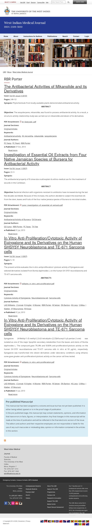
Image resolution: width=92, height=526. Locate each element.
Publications (52, 36)
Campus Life (51, 495)
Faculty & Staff (30, 492)
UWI (4, 72)
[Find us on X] (9, 504)
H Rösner (37, 305)
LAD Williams (9, 305)
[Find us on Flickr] (13, 504)
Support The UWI (52, 501)
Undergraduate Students (33, 486)
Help (47, 2)
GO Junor (8, 226)
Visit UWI (22, 2)
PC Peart (16, 143)
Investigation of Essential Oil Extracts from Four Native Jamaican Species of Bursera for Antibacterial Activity (45, 159)
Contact (76, 36)
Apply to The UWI (52, 489)
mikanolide (38, 136)
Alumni (28, 495)
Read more (12, 150)
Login (87, 36)
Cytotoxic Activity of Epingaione (17, 298)
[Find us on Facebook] (6, 504)
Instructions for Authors (33, 36)
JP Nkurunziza (17, 309)
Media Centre (51, 504)
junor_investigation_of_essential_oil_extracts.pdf (42, 205)
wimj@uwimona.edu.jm (12, 473)
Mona (9, 72)
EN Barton (65, 305)
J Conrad (19, 305)
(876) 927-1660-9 (16, 495)
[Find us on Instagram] (20, 504)
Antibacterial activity (12, 136)
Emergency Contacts (9, 480)
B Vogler (28, 305)
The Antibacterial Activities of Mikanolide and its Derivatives (45, 88)
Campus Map (41, 2)
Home (6, 36)
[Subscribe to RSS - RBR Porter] (5, 440)
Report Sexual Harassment (55, 507)
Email (28, 2)
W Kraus (27, 309)
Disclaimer (21, 521)
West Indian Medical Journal (23, 72)
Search (65, 36)
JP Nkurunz (16, 387)
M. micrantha (27, 136)
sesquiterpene (51, 136)
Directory (33, 2)
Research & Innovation (54, 498)
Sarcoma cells (54, 298)
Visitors (28, 498)
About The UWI (51, 486)
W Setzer (56, 305)
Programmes (51, 492)
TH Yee (35, 226)
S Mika (81, 305)
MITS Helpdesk (33, 480)
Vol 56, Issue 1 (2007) (18, 168)
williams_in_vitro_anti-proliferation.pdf (38, 283)
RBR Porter (25, 143)
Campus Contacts (22, 480)
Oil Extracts (36, 219)
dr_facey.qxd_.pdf (29, 122)
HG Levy (74, 305)
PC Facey (7, 143)
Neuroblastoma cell (40, 298)
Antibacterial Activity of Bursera (17, 219)
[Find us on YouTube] (16, 504)
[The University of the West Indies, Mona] (27, 10)
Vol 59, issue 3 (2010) (18, 96)
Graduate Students (31, 489)
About (15, 36)
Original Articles (10, 129)
